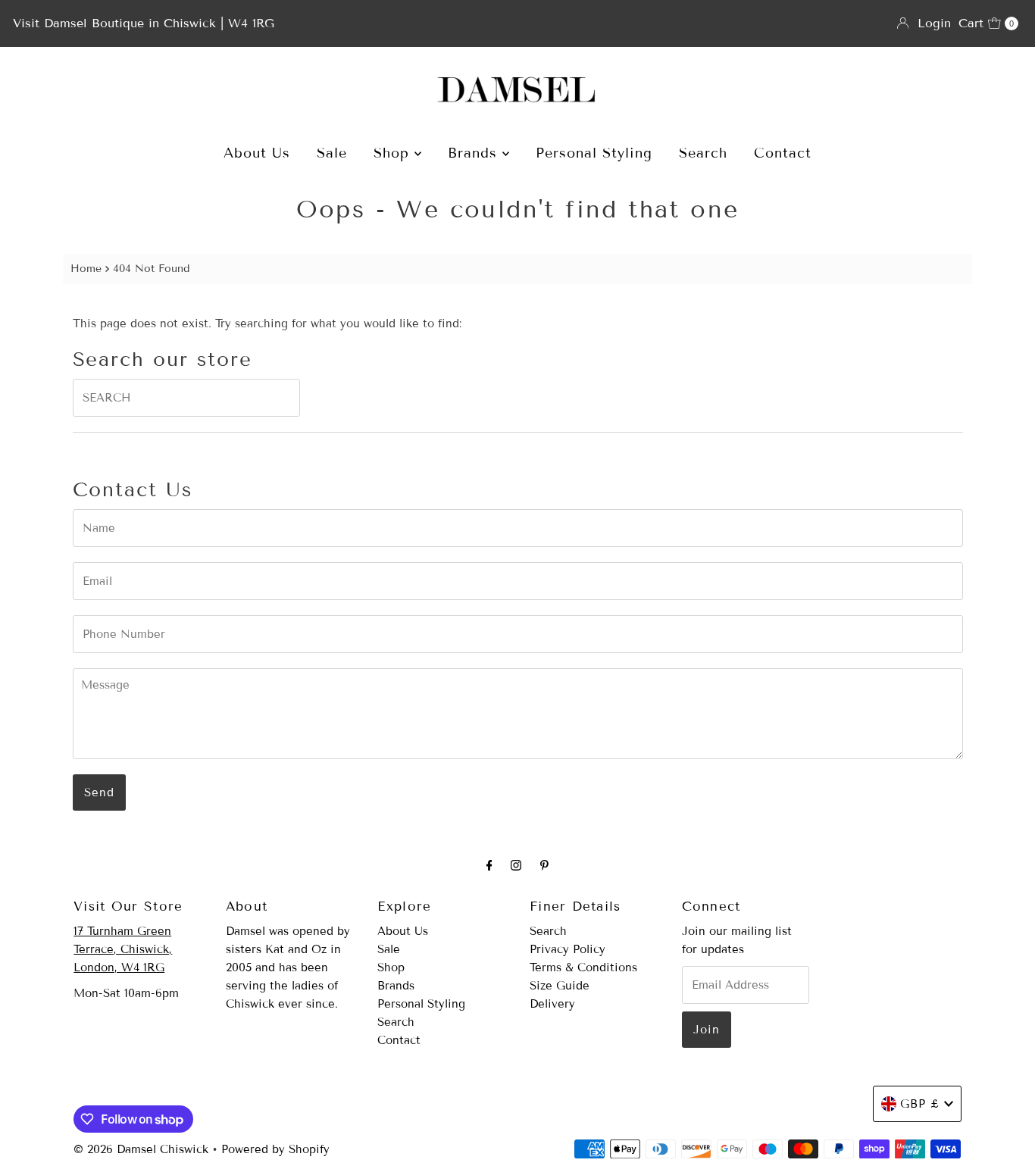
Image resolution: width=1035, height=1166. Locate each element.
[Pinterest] (544, 865)
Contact (782, 153)
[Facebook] (489, 865)
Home (86, 268)
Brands (475, 153)
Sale (332, 153)
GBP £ (920, 1104)
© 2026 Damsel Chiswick (140, 1149)
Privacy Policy (567, 949)
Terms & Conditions (583, 967)
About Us (257, 153)
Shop (394, 153)
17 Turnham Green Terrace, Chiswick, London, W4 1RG (122, 949)
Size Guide (559, 986)
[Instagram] (516, 865)
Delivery (552, 1004)
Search (703, 153)
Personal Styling (594, 153)
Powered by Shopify (275, 1149)
